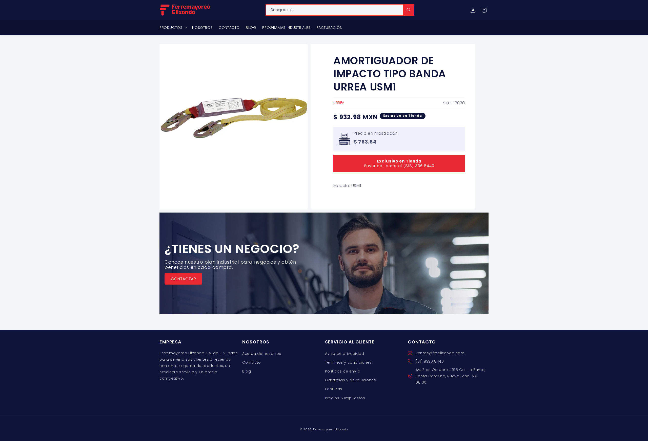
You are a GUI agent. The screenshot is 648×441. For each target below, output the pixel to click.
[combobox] (340, 10)
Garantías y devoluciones (350, 380)
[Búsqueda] (408, 10)
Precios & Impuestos (345, 398)
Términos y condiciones (348, 362)
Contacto (251, 362)
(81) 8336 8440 (430, 361)
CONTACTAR (183, 279)
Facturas (333, 388)
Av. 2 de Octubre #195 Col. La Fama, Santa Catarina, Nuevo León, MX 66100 (450, 376)
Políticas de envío (342, 371)
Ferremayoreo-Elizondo (330, 429)
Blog (246, 371)
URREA (339, 102)
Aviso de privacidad (344, 353)
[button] (484, 10)
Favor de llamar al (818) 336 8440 (399, 163)
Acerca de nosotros (261, 353)
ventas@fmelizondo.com (440, 353)
